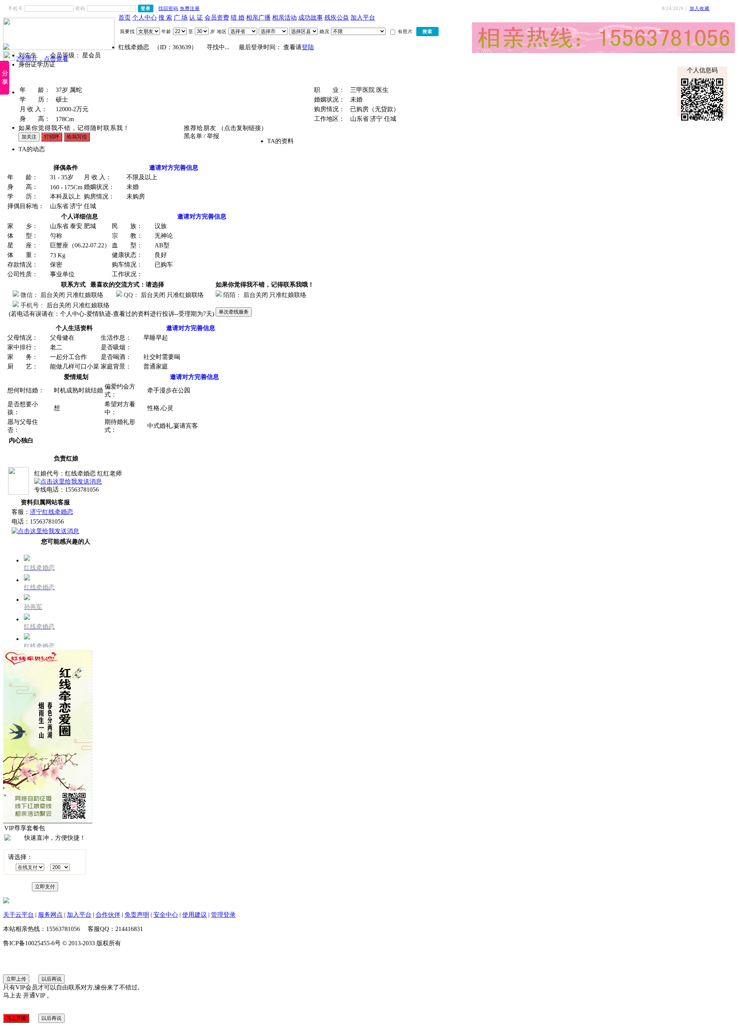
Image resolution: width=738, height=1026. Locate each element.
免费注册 (190, 8)
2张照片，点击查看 (42, 58)
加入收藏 (700, 8)
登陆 (308, 47)
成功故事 (310, 17)
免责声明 (137, 914)
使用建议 (194, 914)
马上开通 (16, 1018)
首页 (124, 17)
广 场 (181, 17)
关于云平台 (18, 914)
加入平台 (363, 17)
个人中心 (144, 17)
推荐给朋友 (200, 128)
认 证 (196, 17)
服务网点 (50, 914)
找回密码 (168, 8)
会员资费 (216, 17)
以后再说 (52, 979)
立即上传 (16, 979)
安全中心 (165, 914)
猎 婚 (237, 17)
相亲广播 (258, 17)
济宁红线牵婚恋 (51, 512)
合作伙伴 (108, 914)
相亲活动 (284, 17)
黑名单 (193, 136)
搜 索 (165, 17)
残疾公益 (336, 17)
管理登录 (223, 914)
